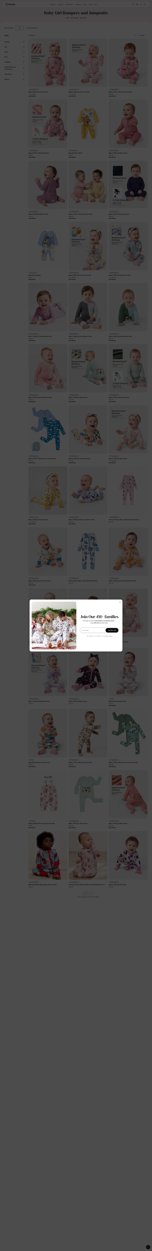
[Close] (120, 602)
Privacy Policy (108, 636)
